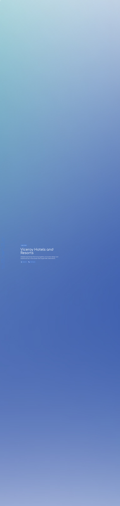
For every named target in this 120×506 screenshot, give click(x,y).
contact (2, 261)
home (2, 244)
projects (3, 253)
